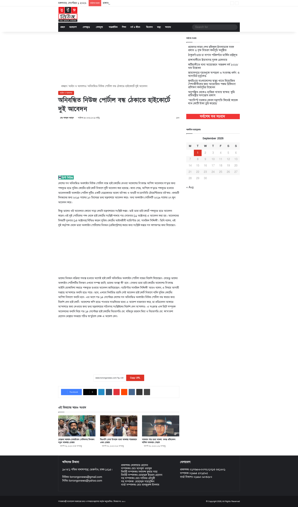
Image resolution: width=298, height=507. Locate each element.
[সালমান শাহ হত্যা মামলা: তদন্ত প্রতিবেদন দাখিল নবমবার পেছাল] (160, 425)
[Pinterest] (116, 392)
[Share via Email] (139, 392)
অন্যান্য (168, 27)
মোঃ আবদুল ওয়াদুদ (67, 118)
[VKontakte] (132, 392)
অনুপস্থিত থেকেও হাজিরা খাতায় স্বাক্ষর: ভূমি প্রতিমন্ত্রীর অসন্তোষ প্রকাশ (211, 93)
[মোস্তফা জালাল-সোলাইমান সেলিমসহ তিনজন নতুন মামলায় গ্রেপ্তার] (76, 425)
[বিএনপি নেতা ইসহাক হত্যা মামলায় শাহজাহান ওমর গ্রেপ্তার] (118, 425)
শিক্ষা (124, 27)
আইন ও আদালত (77, 86)
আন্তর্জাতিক (113, 27)
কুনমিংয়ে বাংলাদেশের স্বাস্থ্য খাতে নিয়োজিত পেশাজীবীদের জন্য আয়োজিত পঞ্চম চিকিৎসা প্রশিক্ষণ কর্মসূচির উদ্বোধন (212, 84)
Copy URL (135, 377)
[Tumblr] (109, 392)
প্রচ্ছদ (62, 27)
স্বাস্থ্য (159, 27)
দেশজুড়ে (86, 27)
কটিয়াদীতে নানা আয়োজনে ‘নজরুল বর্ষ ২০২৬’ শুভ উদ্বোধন (213, 66)
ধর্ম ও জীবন (135, 27)
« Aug (190, 187)
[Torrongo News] (68, 14)
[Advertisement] (118, 58)
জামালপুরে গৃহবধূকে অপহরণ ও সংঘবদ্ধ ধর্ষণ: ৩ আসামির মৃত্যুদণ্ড (213, 74)
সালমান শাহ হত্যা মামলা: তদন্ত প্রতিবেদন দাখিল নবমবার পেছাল (158, 441)
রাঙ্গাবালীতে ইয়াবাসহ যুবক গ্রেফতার (121, 3)
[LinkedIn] (101, 392)
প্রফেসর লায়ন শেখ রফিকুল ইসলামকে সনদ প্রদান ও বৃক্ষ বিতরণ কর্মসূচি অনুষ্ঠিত (211, 48)
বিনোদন (149, 27)
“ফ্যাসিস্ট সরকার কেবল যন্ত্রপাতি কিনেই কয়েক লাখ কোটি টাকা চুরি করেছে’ (213, 101)
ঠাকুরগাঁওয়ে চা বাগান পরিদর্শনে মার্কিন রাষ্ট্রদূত (212, 55)
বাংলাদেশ (73, 27)
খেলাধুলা (99, 27)
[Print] (147, 392)
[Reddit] (124, 392)
